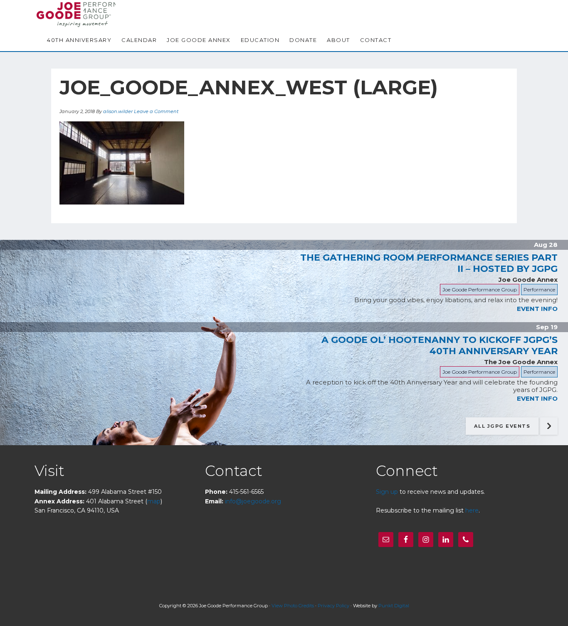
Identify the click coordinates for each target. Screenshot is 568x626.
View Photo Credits (293, 606)
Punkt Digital (393, 606)
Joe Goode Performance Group (78, 14)
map (154, 501)
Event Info (537, 309)
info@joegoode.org (253, 501)
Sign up (387, 491)
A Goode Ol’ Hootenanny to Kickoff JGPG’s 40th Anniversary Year (439, 345)
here (472, 510)
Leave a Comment (156, 111)
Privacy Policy (333, 606)
